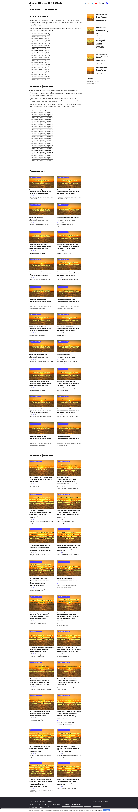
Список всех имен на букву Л (41, 52)
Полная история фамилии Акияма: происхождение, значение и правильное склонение (41, 649)
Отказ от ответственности (36, 807)
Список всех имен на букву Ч (41, 71)
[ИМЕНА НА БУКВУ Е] (69, 406)
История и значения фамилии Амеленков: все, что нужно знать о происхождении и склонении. (69, 649)
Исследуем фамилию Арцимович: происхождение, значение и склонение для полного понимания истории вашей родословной (69, 715)
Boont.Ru (105, 801)
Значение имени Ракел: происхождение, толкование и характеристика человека (40, 328)
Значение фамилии (50, 9)
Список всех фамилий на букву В (42, 114)
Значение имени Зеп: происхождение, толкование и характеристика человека (40, 218)
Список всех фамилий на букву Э (42, 157)
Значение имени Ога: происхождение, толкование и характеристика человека (68, 355)
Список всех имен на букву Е (41, 42)
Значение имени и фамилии (44, 801)
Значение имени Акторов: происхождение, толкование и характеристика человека (68, 301)
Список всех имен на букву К (41, 50)
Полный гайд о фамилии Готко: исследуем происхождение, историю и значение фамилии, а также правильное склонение (40, 548)
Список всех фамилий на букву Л (42, 129)
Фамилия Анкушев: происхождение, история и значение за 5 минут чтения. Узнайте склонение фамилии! (39, 681)
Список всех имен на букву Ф (41, 67)
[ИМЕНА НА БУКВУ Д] (69, 269)
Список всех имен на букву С (41, 62)
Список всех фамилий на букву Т (42, 142)
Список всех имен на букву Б (41, 35)
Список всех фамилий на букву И (42, 124)
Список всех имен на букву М (41, 54)
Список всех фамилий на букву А (42, 111)
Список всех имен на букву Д (41, 40)
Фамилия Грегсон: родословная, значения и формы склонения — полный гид (40, 479)
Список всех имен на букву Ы (41, 74)
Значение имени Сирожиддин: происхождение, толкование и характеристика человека (68, 246)
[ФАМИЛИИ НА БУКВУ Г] (41, 475)
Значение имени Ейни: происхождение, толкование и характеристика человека (68, 410)
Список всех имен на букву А (41, 33)
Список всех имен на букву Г (41, 38)
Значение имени (35, 9)
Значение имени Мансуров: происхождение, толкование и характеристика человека (40, 383)
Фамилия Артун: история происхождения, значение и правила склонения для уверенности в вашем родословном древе (39, 581)
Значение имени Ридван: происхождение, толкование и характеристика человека (40, 301)
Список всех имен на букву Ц (41, 69)
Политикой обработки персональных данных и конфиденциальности (81, 806)
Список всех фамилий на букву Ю (42, 159)
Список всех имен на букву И (41, 47)
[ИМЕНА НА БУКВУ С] (69, 241)
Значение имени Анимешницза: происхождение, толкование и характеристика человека (68, 218)
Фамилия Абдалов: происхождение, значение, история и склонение (101, 70)
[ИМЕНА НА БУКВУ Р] (41, 296)
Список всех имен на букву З (41, 45)
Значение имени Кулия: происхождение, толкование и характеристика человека (40, 191)
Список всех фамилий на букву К (42, 128)
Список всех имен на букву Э (41, 76)
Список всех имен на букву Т (41, 64)
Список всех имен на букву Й (41, 48)
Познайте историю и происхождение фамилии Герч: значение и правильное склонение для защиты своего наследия (40, 514)
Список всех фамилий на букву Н (42, 133)
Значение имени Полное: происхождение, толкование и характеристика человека (40, 410)
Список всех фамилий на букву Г (42, 116)
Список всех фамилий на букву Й (42, 126)
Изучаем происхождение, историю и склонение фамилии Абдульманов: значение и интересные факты (68, 749)
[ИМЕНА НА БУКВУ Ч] (41, 433)
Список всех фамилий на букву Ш (42, 152)
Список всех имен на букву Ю (41, 78)
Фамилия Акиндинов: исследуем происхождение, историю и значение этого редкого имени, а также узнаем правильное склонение (68, 514)
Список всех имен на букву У (41, 66)
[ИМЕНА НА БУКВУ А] (69, 187)
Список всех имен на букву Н (41, 55)
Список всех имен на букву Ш (41, 72)
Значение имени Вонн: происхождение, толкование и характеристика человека (40, 273)
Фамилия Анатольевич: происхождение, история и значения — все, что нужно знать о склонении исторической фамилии (68, 616)
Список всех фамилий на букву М (42, 131)
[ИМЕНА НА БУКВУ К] (41, 187)
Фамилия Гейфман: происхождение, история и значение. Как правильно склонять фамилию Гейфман (67, 480)
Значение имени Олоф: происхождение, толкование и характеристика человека (68, 328)
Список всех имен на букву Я (41, 79)
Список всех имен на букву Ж (41, 43)
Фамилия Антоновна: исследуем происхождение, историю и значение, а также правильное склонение (68, 548)
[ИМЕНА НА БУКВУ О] (69, 324)
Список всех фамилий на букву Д (42, 117)
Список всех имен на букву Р (41, 60)
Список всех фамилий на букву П (42, 136)
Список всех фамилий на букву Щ (42, 154)
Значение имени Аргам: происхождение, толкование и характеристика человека (68, 191)
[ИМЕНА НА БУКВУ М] (41, 241)
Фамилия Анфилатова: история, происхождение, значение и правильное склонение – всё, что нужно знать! (68, 681)
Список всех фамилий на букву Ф (42, 145)
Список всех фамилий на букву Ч (42, 150)
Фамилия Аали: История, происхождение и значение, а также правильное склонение (67, 579)
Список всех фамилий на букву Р (42, 138)
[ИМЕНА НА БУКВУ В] (41, 269)
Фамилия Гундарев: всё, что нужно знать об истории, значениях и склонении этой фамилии (102, 58)
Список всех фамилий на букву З (42, 123)
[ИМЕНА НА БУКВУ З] (41, 214)
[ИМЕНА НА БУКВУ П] (41, 406)
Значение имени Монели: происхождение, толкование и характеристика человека (40, 246)
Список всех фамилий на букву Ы (42, 155)
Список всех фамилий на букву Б (42, 112)
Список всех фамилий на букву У (42, 143)
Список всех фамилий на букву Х (42, 147)
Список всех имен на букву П (41, 59)
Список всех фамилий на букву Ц (42, 148)
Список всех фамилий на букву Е (42, 119)
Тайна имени (37, 171)
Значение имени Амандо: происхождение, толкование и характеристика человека (40, 355)
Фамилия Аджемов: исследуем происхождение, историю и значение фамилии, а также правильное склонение (40, 615)
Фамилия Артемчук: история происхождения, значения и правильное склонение (39, 713)
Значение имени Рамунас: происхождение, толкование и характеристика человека (68, 383)
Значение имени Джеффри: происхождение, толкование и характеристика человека (68, 273)
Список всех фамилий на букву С (42, 140)
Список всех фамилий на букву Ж (42, 121)
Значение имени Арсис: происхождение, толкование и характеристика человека (68, 438)
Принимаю (106, 810)
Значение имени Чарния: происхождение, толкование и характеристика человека (40, 438)
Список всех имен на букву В (41, 36)
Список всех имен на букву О (41, 57)
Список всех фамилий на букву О (42, 135)
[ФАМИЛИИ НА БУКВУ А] (69, 507)
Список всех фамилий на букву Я (42, 160)
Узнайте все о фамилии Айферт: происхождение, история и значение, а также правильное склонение (68, 782)
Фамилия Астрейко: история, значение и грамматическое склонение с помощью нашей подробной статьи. (39, 749)
